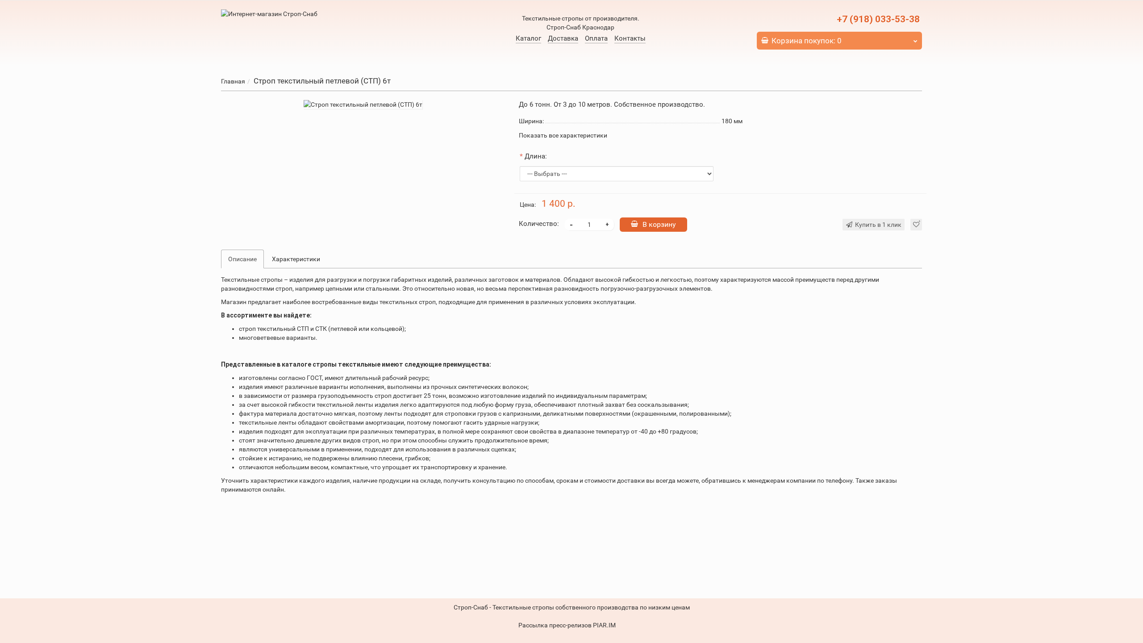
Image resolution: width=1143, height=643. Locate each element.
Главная (233, 81)
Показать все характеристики (563, 135)
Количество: (539, 224)
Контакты (630, 38)
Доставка (563, 38)
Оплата (596, 38)
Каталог (528, 38)
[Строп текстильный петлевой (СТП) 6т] (363, 104)
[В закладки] (916, 224)
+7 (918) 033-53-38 (878, 19)
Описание (242, 259)
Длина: (536, 156)
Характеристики (296, 259)
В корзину (659, 224)
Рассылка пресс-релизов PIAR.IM (567, 625)
